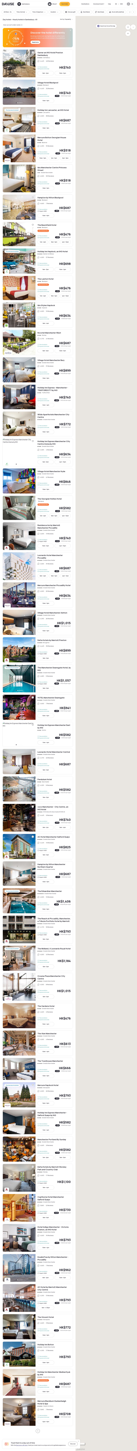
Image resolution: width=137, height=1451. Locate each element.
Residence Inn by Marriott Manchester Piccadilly (38, 536)
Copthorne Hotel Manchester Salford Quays (38, 1208)
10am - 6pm (62, 73)
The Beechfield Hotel (38, 234)
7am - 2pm (43, 242)
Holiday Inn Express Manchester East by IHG (38, 734)
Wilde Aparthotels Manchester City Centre (38, 424)
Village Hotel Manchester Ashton (38, 622)
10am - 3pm (46, 128)
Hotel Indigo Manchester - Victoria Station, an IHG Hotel (38, 1238)
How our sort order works (11, 25)
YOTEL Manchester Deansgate (38, 707)
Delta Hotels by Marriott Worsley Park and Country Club (38, 1178)
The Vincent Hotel (38, 1326)
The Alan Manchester (38, 1043)
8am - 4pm (46, 323)
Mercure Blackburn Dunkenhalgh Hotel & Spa (38, 1412)
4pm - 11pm (65, 576)
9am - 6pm (46, 939)
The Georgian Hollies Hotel (38, 508)
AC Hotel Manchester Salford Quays (38, 846)
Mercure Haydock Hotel (38, 1094)
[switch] (70, 12)
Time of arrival (20, 12)
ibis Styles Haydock (38, 314)
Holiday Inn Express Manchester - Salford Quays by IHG (38, 1122)
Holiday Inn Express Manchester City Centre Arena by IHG (38, 452)
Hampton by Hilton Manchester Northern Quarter (38, 873)
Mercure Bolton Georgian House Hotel (38, 148)
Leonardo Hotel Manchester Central (38, 761)
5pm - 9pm (65, 158)
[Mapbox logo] (80, 1449)
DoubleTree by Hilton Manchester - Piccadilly (38, 1268)
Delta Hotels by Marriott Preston (38, 649)
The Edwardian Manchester (38, 900)
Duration (53, 12)
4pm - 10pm (65, 242)
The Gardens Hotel (38, 1015)
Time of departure (37, 12)
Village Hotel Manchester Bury (38, 369)
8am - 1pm (46, 827)
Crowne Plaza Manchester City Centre (38, 987)
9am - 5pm (54, 242)
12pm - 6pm (45, 1103)
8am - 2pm (46, 73)
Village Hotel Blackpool (38, 92)
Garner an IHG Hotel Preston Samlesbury (38, 63)
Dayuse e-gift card (21, 1445)
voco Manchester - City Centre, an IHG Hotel (38, 818)
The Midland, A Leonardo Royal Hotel (38, 958)
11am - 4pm (46, 742)
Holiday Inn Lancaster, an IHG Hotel (38, 119)
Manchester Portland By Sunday (38, 1149)
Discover (73, 1444)
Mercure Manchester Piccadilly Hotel (38, 594)
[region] (106, 733)
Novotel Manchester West (38, 342)
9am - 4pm (62, 827)
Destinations (85, 4)
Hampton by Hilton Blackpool (38, 207)
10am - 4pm (45, 405)
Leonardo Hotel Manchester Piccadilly (38, 566)
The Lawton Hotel (38, 288)
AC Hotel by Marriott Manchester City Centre (38, 1298)
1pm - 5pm (54, 158)
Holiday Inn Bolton (38, 1354)
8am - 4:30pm (46, 1308)
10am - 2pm (62, 269)
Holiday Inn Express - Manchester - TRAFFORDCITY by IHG (38, 397)
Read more (35, 42)
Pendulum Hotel (38, 789)
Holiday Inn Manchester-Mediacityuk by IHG (38, 1382)
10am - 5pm (46, 100)
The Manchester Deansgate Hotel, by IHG (38, 678)
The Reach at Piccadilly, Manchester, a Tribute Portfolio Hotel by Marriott (38, 929)
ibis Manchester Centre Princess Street (38, 178)
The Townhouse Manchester (38, 1069)
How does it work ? (98, 4)
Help (109, 4)
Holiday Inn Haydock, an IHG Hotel (38, 261)
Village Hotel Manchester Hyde (38, 480)
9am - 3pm (46, 269)
